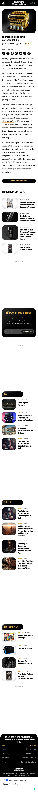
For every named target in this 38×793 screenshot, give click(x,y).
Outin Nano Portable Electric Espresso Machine (27, 218)
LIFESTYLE (21, 632)
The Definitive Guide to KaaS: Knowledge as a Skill (24, 444)
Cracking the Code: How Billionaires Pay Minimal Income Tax (24, 548)
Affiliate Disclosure (29, 758)
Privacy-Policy (31, 753)
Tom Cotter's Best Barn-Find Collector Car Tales (26, 676)
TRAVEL (20, 425)
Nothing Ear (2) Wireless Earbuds (25, 662)
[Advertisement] (19, 282)
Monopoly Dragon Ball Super (25, 637)
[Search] (35, 3)
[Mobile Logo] (19, 3)
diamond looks (8, 121)
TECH (19, 412)
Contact (5, 753)
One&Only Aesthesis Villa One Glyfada (25, 431)
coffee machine (25, 73)
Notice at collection (10, 784)
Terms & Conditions (28, 762)
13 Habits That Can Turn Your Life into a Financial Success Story (25, 564)
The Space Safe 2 (25, 648)
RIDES (19, 400)
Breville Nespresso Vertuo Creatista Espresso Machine (27, 205)
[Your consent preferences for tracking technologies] (34, 789)
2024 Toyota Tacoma (23, 404)
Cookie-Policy (31, 749)
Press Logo (6, 762)
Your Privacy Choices (17, 780)
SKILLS (20, 438)
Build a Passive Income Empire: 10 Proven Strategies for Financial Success (25, 530)
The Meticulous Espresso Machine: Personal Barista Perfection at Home (28, 234)
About (4, 749)
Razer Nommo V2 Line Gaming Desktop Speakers (25, 418)
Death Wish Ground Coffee (26, 248)
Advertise (5, 758)
